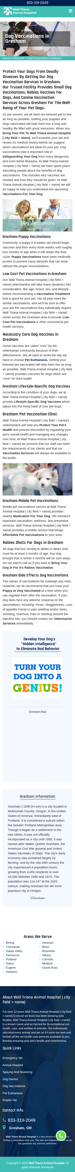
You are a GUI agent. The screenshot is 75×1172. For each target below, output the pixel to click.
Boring (10, 942)
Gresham (18, 58)
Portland (11, 959)
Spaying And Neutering (17, 1072)
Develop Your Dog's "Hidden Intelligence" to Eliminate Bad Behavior (36, 643)
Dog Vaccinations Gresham (44, 58)
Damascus (12, 955)
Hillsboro (11, 971)
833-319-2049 (21, 1120)
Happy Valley (14, 951)
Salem (10, 963)
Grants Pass (49, 967)
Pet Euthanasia (12, 1093)
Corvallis (47, 959)
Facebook (47, 1167)
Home (6, 58)
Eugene (11, 967)
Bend (45, 946)
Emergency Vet (12, 1058)
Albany (46, 955)
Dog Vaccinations (14, 1086)
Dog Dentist (10, 1079)
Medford (47, 963)
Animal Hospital (13, 1065)
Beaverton (48, 951)
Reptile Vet (10, 1100)
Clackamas (13, 946)
